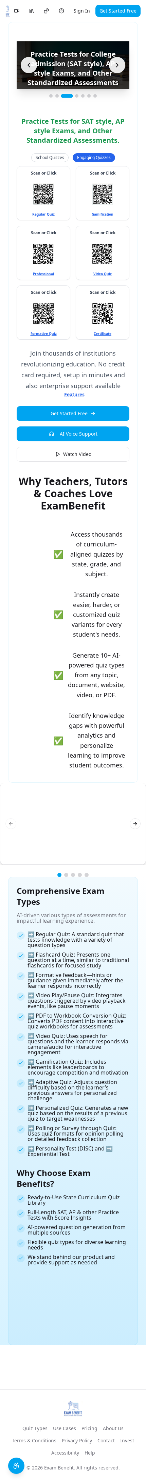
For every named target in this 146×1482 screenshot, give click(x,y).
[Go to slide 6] (89, 96)
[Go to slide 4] (76, 96)
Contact (106, 1440)
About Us (113, 1428)
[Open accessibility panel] (16, 1466)
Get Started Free (117, 10)
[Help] (61, 11)
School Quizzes (50, 157)
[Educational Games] (46, 11)
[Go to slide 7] (95, 96)
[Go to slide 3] (67, 96)
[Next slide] (117, 65)
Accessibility (65, 1452)
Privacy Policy (77, 1440)
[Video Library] (16, 11)
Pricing (89, 1428)
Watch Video (77, 454)
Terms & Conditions (34, 1440)
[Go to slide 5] (83, 96)
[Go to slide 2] (57, 96)
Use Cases (64, 1428)
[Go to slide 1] (51, 96)
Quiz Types (35, 1428)
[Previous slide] (29, 65)
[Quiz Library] (31, 11)
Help (90, 1452)
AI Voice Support (78, 433)
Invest (127, 1440)
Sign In (82, 10)
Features (74, 394)
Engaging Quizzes (94, 157)
